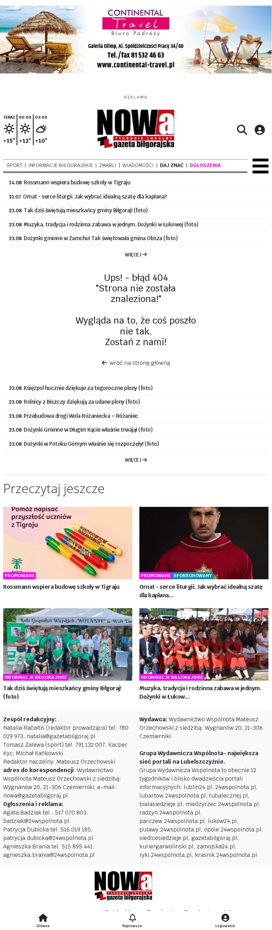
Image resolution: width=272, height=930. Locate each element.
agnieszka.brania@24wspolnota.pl (49, 855)
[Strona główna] (43, 918)
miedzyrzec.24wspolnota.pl (222, 804)
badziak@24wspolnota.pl (36, 821)
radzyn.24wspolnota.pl (169, 812)
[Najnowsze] (132, 918)
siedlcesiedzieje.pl (163, 838)
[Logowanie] (225, 918)
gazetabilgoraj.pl (214, 838)
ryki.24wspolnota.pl (165, 855)
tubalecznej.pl (228, 795)
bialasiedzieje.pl (161, 804)
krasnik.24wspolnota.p (225, 855)
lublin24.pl (198, 787)
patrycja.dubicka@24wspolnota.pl (48, 838)
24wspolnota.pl (235, 787)
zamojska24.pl (216, 846)
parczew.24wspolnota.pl (172, 821)
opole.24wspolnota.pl (232, 829)
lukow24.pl (222, 821)
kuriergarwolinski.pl (166, 846)
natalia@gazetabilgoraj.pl (61, 736)
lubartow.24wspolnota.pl (172, 795)
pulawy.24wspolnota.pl (170, 829)
